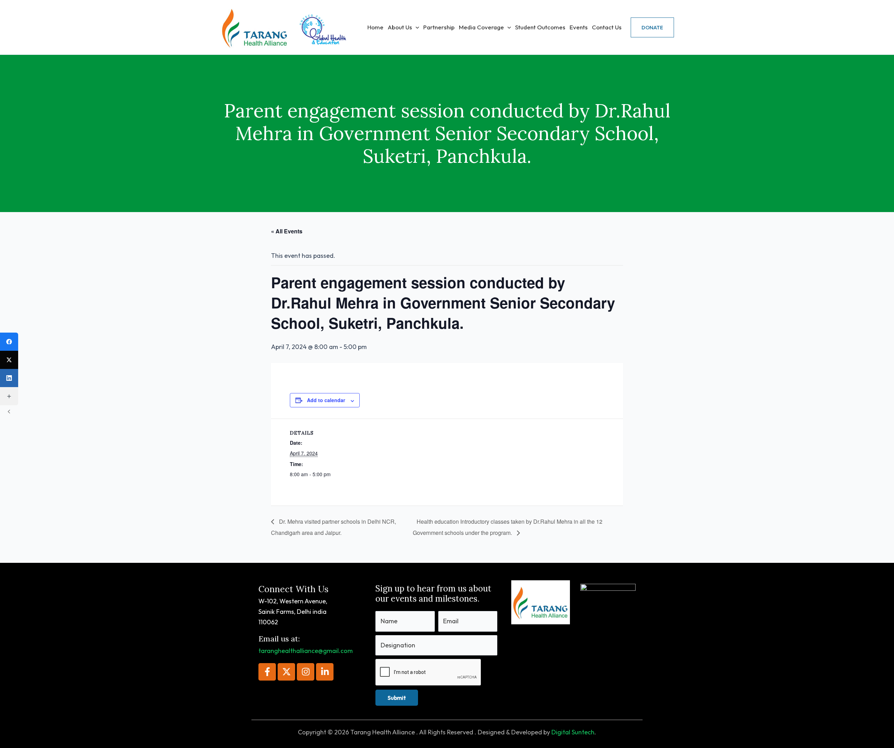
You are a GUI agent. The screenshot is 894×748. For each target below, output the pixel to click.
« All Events (286, 231)
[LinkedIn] (9, 378)
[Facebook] (9, 342)
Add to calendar (326, 400)
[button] (415, 27)
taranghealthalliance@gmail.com (305, 651)
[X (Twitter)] (9, 360)
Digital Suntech (572, 732)
